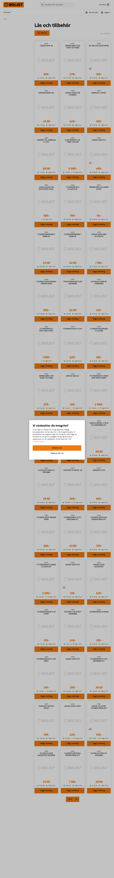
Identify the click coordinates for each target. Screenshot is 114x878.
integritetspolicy (39, 441)
